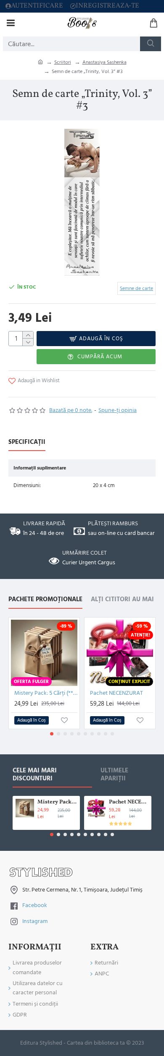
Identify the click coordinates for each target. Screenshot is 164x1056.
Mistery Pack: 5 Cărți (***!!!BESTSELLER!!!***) (45, 693)
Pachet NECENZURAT (116, 693)
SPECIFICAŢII (26, 442)
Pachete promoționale (45, 600)
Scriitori (62, 62)
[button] (51, 733)
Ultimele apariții (114, 775)
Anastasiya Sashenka (104, 62)
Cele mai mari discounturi (35, 775)
